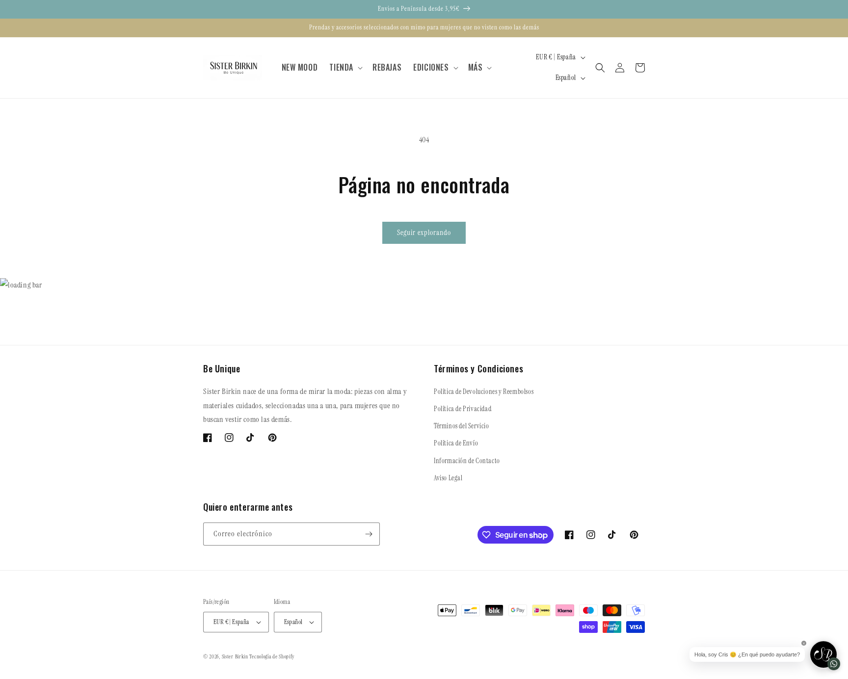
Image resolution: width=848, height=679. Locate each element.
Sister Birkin (236, 656)
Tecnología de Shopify (271, 656)
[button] (345, 67)
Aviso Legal (448, 477)
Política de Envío (456, 443)
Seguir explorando (424, 232)
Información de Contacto (467, 460)
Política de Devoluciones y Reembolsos (483, 391)
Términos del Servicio (461, 425)
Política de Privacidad (462, 408)
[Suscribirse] (368, 534)
